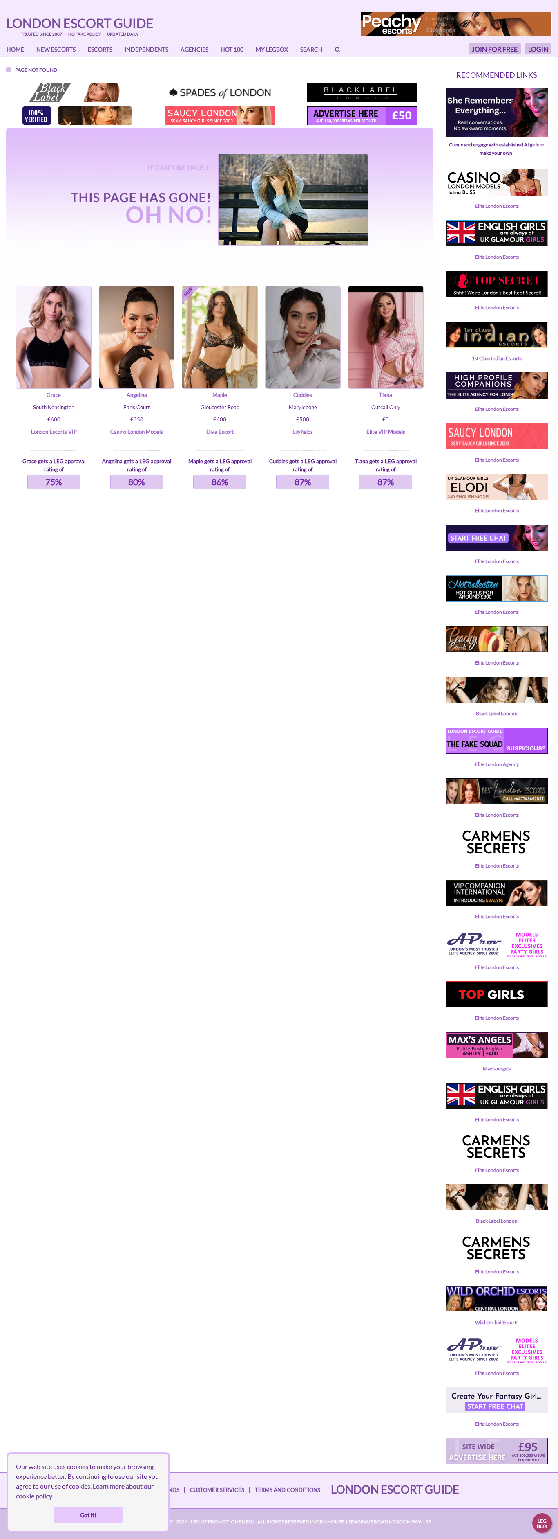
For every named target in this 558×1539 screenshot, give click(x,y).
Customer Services (217, 1490)
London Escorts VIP (54, 431)
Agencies (194, 49)
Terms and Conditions (287, 1490)
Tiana (385, 395)
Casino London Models (136, 431)
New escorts (56, 49)
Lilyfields (302, 431)
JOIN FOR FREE (495, 49)
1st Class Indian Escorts (497, 358)
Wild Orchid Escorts (496, 1322)
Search (311, 49)
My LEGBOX (272, 49)
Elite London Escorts (497, 206)
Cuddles (302, 395)
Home (15, 49)
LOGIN (538, 49)
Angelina (137, 395)
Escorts (100, 49)
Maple (219, 395)
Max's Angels (497, 1069)
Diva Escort (220, 431)
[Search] (337, 49)
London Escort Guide (79, 23)
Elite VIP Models (385, 431)
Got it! (88, 1515)
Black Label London (497, 713)
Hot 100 (232, 49)
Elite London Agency (497, 764)
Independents (146, 49)
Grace (54, 395)
